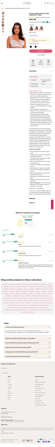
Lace (43, 83)
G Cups (50, 300)
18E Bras (15, 295)
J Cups (22, 302)
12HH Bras (19, 288)
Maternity (10, 393)
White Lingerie (48, 309)
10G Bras (36, 284)
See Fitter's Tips (35, 41)
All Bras (40, 295)
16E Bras (6, 293)
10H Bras (50, 284)
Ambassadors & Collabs (41, 405)
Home (2, 8)
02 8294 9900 (4, 413)
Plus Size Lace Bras (21, 305)
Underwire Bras (44, 307)
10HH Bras (6, 286)
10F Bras (24, 284)
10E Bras (18, 284)
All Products (47, 295)
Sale (9, 399)
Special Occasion (35, 307)
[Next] (25, 34)
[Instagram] (4, 373)
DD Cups (36, 298)
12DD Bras (25, 286)
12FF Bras (43, 286)
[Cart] (53, 3)
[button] (2, 3)
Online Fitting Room (39, 388)
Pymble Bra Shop (39, 403)
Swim (9, 391)
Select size (32, 32)
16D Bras (44, 291)
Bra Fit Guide (43, 330)
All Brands (34, 295)
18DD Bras (9, 295)
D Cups (30, 298)
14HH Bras (31, 291)
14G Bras (11, 291)
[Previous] (8, 34)
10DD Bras (11, 284)
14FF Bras (5, 291)
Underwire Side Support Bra (21, 309)
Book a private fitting (19, 420)
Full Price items (42, 300)
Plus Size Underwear (43, 305)
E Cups (41, 298)
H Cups (11, 302)
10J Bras (12, 286)
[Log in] (50, 3)
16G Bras (18, 293)
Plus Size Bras (11, 305)
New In (9, 380)
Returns (37, 380)
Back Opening (35, 83)
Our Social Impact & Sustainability (40, 395)
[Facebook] (2, 373)
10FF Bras (30, 284)
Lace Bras (28, 302)
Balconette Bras (8, 298)
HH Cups (17, 302)
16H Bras (31, 293)
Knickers (10, 384)
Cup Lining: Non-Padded (46, 80)
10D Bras (5, 284)
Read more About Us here (7, 433)
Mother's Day (49, 302)
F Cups (6, 300)
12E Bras (31, 286)
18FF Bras (27, 295)
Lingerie (42, 302)
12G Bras (50, 286)
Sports (9, 397)
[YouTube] (7, 373)
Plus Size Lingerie (32, 305)
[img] (21, 234)
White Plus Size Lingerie (28, 312)
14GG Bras (18, 291)
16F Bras (12, 293)
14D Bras (31, 288)
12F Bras (37, 286)
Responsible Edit (25, 307)
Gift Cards (37, 398)
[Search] (45, 3)
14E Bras (44, 288)
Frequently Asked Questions (39, 385)
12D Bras (18, 286)
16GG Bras (24, 293)
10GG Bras (43, 284)
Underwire (34, 80)
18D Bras (50, 293)
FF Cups (35, 300)
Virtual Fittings (38, 400)
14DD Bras (38, 288)
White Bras (40, 309)
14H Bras (25, 291)
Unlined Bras (33, 309)
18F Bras (21, 295)
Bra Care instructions (40, 392)
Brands (9, 395)
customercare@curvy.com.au (8, 412)
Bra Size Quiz (38, 390)
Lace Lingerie (36, 302)
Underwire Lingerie (8, 309)
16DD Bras (50, 291)
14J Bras (38, 291)
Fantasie (11, 300)
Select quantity (34, 43)
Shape (9, 388)
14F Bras (50, 288)
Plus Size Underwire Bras (14, 307)
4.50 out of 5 (31, 215)
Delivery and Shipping (40, 382)
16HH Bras (37, 293)
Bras (14, 298)
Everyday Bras (48, 298)
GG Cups (6, 302)
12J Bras (25, 288)
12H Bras (12, 288)
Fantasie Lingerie (28, 300)
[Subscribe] (53, 368)
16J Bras (44, 293)
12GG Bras (6, 288)
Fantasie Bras (18, 300)
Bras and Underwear (22, 298)
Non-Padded (35, 86)
